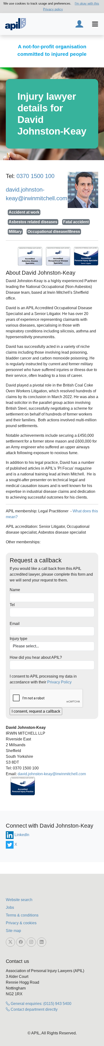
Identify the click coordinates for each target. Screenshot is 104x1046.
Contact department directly (34, 1009)
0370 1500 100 (35, 176)
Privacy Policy (59, 682)
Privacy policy (53, 9)
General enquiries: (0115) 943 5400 (40, 1004)
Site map (13, 931)
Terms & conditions (22, 915)
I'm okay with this (87, 3)
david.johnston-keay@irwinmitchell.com (52, 774)
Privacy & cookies (21, 923)
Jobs (10, 907)
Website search (19, 900)
